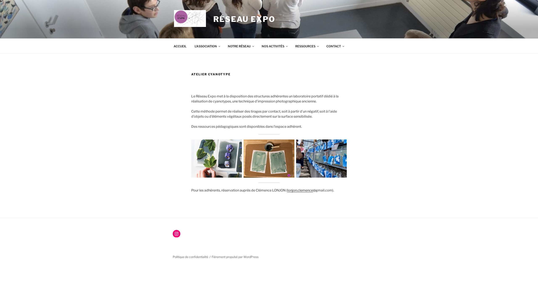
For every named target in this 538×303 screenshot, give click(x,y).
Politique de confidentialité (190, 257)
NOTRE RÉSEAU (239, 46)
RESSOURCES (305, 46)
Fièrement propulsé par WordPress (235, 257)
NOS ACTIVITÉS (273, 46)
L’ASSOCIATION (206, 46)
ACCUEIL (180, 46)
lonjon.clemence (300, 190)
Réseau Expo (244, 19)
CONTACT (333, 46)
